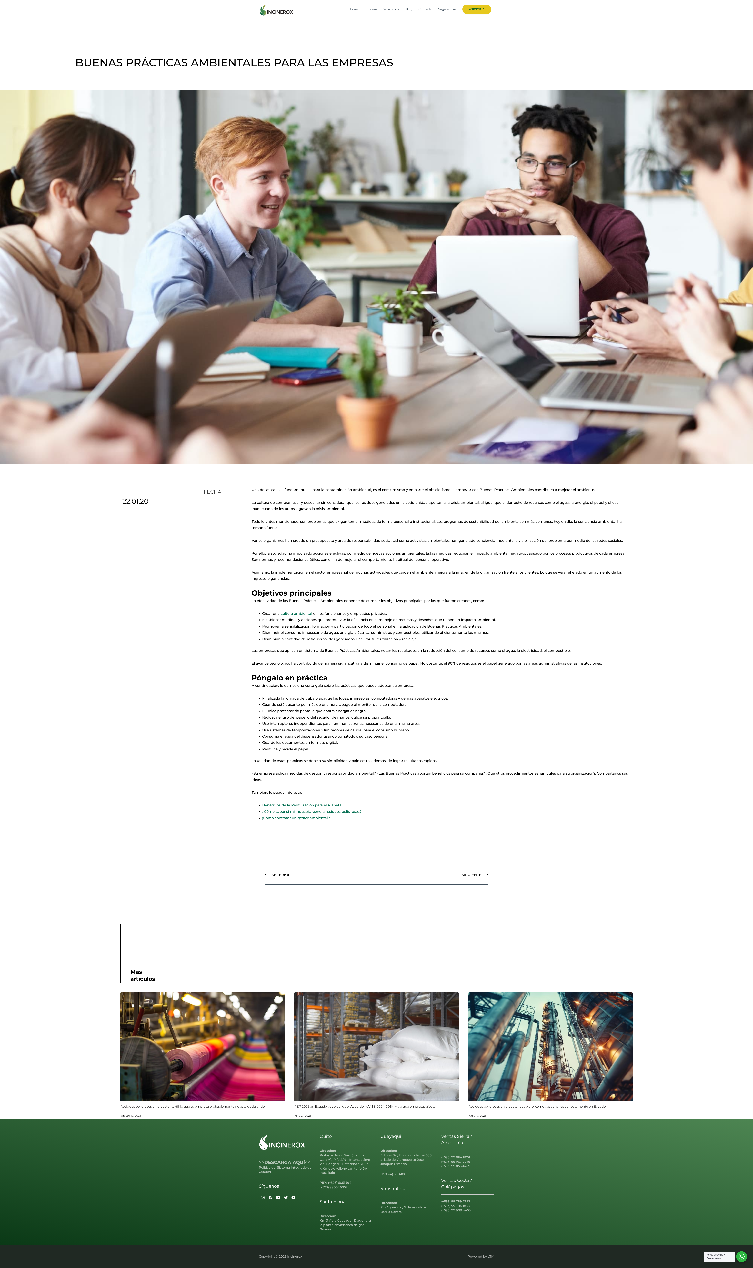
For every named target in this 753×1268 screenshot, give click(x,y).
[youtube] (292, 1198)
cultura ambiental (296, 613)
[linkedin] (277, 1198)
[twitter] (285, 1198)
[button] (476, 9)
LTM (491, 1256)
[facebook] (269, 1198)
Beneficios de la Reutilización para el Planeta (302, 805)
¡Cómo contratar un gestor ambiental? (296, 818)
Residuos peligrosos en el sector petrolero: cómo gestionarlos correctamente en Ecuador (537, 1106)
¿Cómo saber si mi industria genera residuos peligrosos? (312, 811)
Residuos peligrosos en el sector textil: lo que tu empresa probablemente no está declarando (192, 1106)
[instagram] (262, 1198)
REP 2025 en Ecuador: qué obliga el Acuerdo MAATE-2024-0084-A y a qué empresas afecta (365, 1106)
